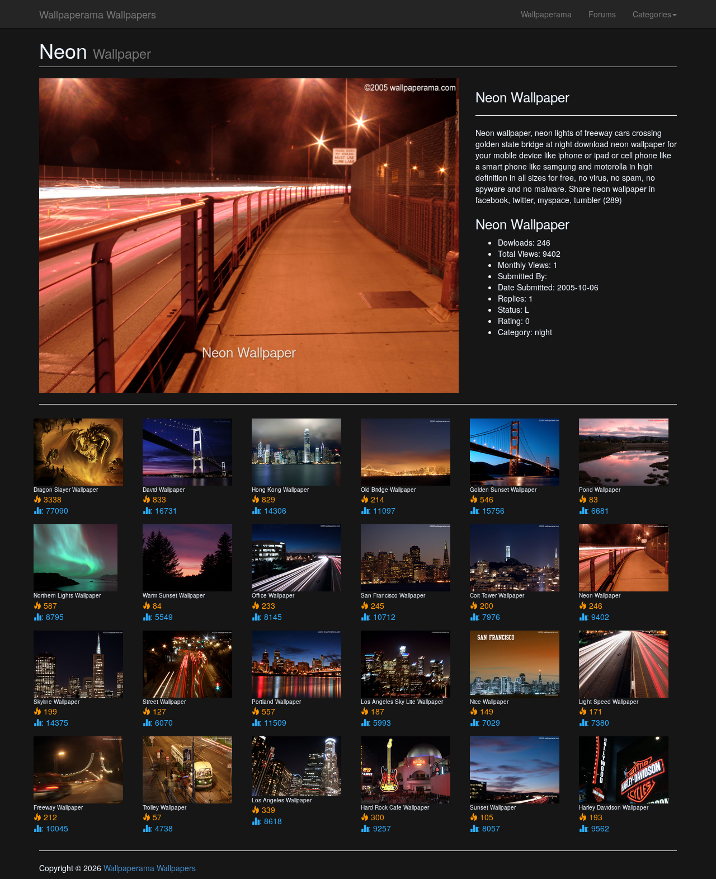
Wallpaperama (546, 14)
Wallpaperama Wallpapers (97, 14)
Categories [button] (652, 14)
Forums (602, 14)
